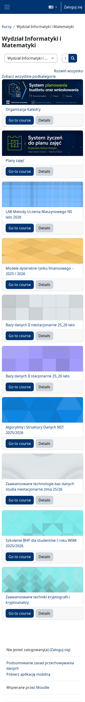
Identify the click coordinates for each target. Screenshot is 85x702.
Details (44, 120)
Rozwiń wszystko (68, 70)
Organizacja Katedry (23, 109)
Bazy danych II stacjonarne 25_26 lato (38, 376)
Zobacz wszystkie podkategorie (29, 76)
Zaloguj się (73, 7)
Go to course (20, 120)
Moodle (42, 687)
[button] (53, 7)
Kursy (7, 26)
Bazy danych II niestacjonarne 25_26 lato (40, 324)
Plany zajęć (15, 160)
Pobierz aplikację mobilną (28, 674)
